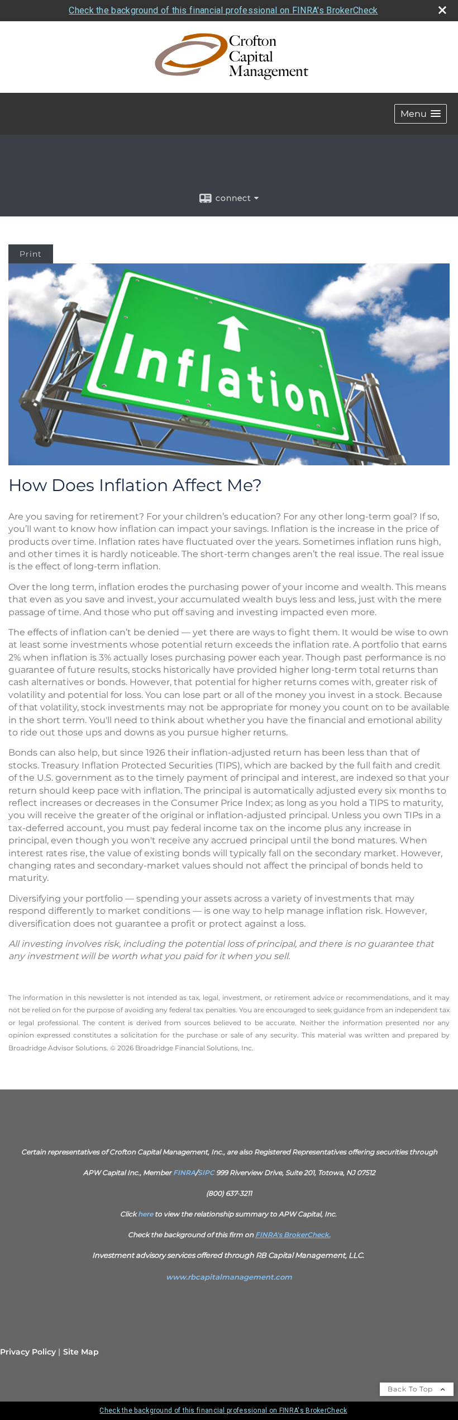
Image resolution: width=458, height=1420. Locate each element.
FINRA (184, 1172)
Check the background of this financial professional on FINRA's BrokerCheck (223, 10)
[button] (420, 114)
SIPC (206, 1172)
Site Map (81, 1352)
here (145, 1214)
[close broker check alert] (442, 10)
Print (31, 254)
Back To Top (411, 1389)
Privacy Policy (28, 1352)
